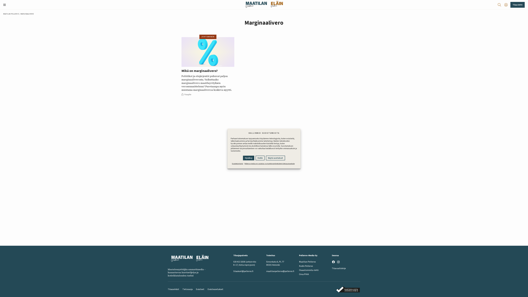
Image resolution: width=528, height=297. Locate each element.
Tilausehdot (173, 289)
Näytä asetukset (275, 158)
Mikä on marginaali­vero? (200, 71)
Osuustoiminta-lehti (309, 270)
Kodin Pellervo (306, 266)
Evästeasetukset (215, 289)
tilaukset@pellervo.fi (243, 271)
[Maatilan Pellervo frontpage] (256, 5)
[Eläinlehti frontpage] (276, 5)
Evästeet (200, 289)
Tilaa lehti (517, 4)
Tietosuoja (187, 289)
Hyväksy (248, 158)
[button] (5, 5)
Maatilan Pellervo (11, 14)
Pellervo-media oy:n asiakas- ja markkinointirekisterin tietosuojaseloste (269, 164)
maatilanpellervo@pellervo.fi (280, 271)
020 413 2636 (239, 261)
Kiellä (260, 158)
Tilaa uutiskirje (339, 268)
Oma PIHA (304, 274)
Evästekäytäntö (237, 164)
